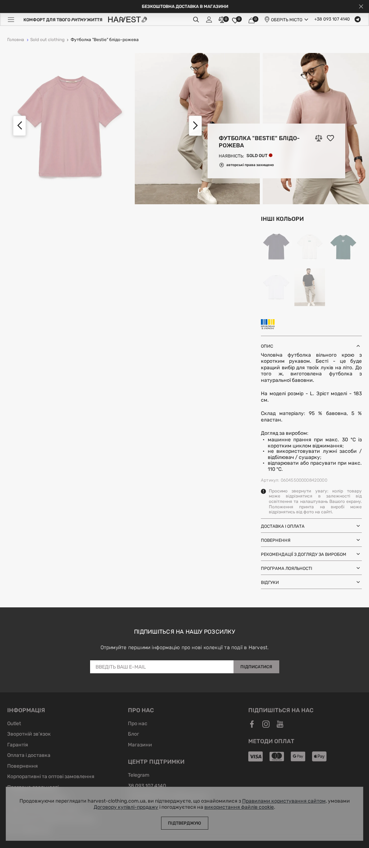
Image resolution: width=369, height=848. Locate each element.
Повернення (22, 766)
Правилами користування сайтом (284, 801)
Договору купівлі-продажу (126, 807)
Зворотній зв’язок (29, 734)
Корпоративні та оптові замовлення (50, 777)
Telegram (138, 775)
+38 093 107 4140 (332, 19)
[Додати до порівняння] (319, 138)
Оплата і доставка (28, 756)
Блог (133, 734)
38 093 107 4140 (147, 786)
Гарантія (17, 745)
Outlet (14, 724)
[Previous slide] (19, 126)
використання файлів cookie (239, 807)
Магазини (140, 745)
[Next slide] (195, 126)
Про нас (137, 724)
